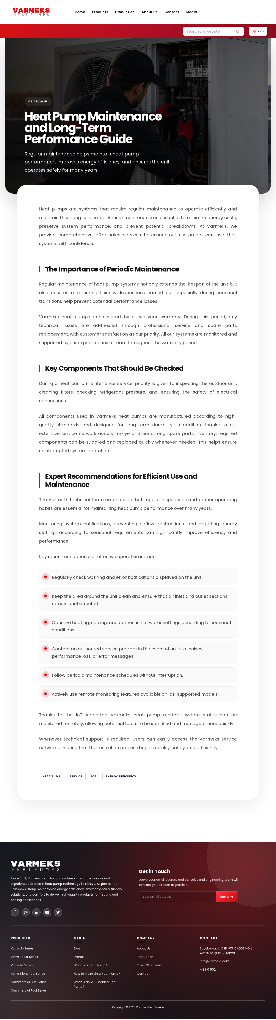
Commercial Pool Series (29, 990)
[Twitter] (58, 912)
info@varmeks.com (214, 961)
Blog (77, 948)
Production (125, 12)
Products (100, 12)
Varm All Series (22, 965)
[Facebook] (15, 912)
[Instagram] (26, 912)
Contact (172, 12)
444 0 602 (208, 969)
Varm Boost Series (24, 957)
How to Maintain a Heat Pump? (97, 973)
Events (79, 957)
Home (80, 12)
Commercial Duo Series (28, 982)
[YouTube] (47, 912)
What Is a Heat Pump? (90, 965)
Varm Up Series (22, 948)
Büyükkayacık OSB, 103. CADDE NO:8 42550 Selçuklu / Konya (226, 950)
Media (191, 12)
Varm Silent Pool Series (28, 973)
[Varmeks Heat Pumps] (35, 868)
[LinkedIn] (36, 912)
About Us (150, 12)
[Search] (238, 31)
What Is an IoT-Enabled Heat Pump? (95, 984)
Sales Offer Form (149, 965)
